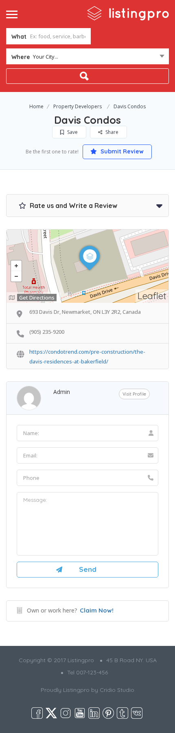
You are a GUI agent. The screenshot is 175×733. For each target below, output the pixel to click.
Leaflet (152, 296)
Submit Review (121, 151)
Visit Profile (134, 394)
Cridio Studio (117, 690)
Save (72, 132)
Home (36, 106)
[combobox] (87, 58)
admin (61, 392)
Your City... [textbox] (45, 56)
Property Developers (77, 106)
